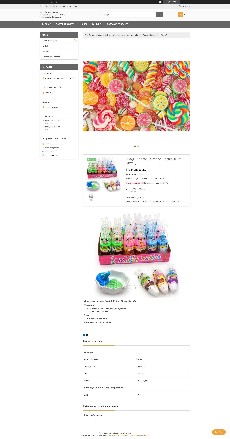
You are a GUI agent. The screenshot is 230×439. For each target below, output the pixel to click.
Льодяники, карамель (115, 35)
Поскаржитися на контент (118, 435)
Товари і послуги (65, 24)
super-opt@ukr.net (52, 148)
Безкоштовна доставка (135, 198)
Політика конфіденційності (139, 435)
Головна (46, 24)
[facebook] (84, 336)
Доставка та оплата (117, 24)
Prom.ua (127, 433)
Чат (221, 432)
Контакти (97, 24)
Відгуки (46, 51)
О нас (84, 24)
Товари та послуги (96, 35)
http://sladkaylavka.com (54, 144)
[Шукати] (159, 14)
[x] (87, 336)
